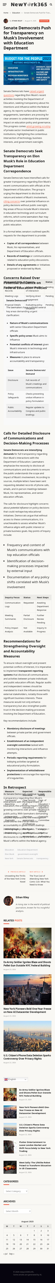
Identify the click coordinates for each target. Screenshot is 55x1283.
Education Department (27, 849)
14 (27, 1239)
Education (44, 21)
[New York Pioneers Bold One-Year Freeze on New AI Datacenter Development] (27, 989)
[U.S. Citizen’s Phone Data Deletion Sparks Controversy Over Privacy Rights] (27, 1036)
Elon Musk (9, 854)
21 (27, 1244)
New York (9, 858)
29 (34, 1248)
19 (14, 1244)
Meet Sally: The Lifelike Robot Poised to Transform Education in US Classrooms (35, 1165)
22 (34, 1244)
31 (48, 1248)
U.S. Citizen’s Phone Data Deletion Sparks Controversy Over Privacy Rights (27, 1057)
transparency (42, 858)
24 (48, 1244)
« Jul (5, 1253)
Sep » (11, 1253)
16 (41, 1239)
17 (48, 1239)
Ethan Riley (17, 21)
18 (7, 1244)
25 (7, 1248)
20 (21, 1244)
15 (34, 1239)
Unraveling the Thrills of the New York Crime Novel (14, 878)
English (12, 1079)
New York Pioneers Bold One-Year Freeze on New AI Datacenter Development (27, 1010)
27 (21, 1248)
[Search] (50, 4)
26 (14, 1248)
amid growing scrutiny (38, 126)
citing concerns (12, 201)
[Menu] (4, 4)
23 (41, 1244)
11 (7, 1239)
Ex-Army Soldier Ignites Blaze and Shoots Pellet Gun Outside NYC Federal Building (27, 964)
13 (21, 1239)
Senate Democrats (25, 858)
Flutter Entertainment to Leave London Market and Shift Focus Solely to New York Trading (34, 1146)
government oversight (28, 854)
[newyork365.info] (29, 4)
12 (14, 1239)
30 (41, 1248)
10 (48, 1235)
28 (27, 1248)
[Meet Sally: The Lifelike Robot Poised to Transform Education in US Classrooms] (10, 1167)
